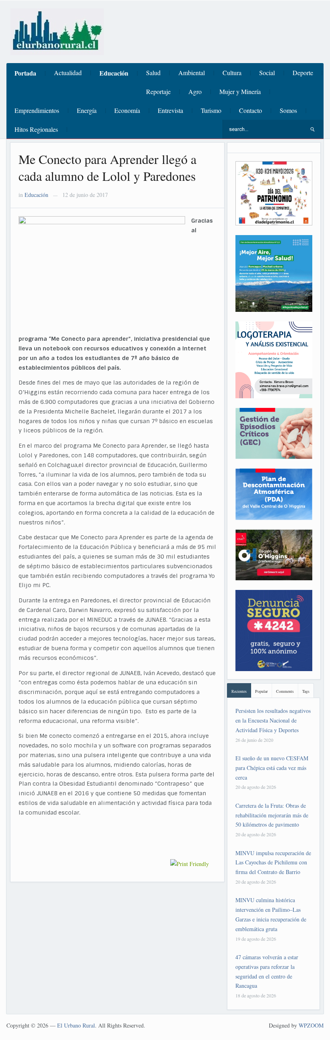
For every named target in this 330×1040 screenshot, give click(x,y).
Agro (195, 91)
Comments (285, 691)
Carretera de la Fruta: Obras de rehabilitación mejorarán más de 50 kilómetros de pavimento (271, 815)
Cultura (232, 72)
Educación (113, 73)
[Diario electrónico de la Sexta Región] (57, 31)
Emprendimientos (36, 110)
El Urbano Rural (76, 1025)
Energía (87, 110)
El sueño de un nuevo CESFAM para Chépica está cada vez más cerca (271, 767)
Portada (25, 73)
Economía (127, 110)
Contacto (250, 110)
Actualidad (68, 72)
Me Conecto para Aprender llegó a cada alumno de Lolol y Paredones (107, 167)
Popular (261, 691)
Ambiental (191, 72)
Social (267, 72)
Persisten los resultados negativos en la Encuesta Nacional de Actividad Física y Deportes (273, 720)
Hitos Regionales (36, 129)
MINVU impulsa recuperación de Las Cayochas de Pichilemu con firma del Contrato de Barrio (273, 862)
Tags (305, 691)
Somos (288, 110)
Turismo (211, 110)
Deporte (303, 72)
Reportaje (158, 91)
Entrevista (170, 110)
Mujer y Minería (240, 91)
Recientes (239, 691)
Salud (153, 72)
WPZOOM (311, 1025)
